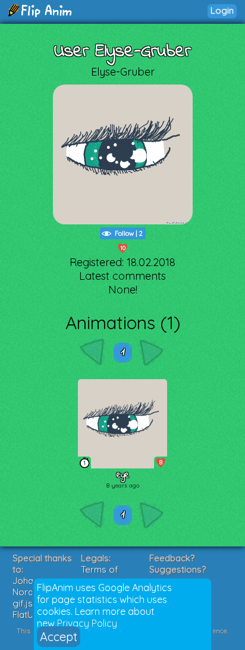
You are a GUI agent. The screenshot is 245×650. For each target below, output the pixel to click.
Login (222, 10)
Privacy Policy (87, 623)
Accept (58, 636)
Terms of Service (99, 575)
